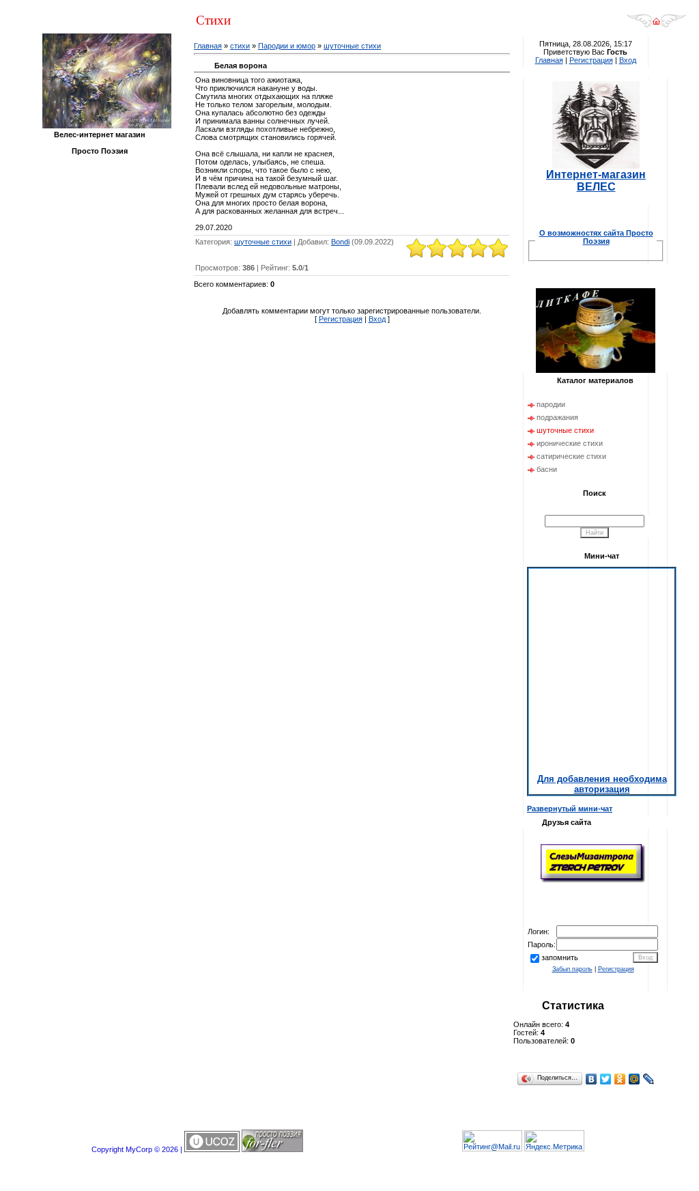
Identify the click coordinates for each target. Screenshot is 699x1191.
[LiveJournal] (649, 1079)
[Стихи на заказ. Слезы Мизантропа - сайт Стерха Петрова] (592, 881)
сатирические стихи (571, 456)
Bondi (340, 242)
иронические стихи (570, 443)
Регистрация (340, 319)
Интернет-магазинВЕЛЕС (596, 181)
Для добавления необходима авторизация (602, 784)
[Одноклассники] (620, 1079)
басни (547, 469)
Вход (377, 319)
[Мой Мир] (634, 1079)
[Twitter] (606, 1079)
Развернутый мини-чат (569, 808)
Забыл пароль (572, 969)
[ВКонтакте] (591, 1079)
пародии (551, 404)
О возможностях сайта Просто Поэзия (596, 237)
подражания (557, 417)
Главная (208, 46)
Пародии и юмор (286, 46)
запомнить (559, 957)
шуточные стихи (352, 46)
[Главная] (656, 25)
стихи (240, 46)
